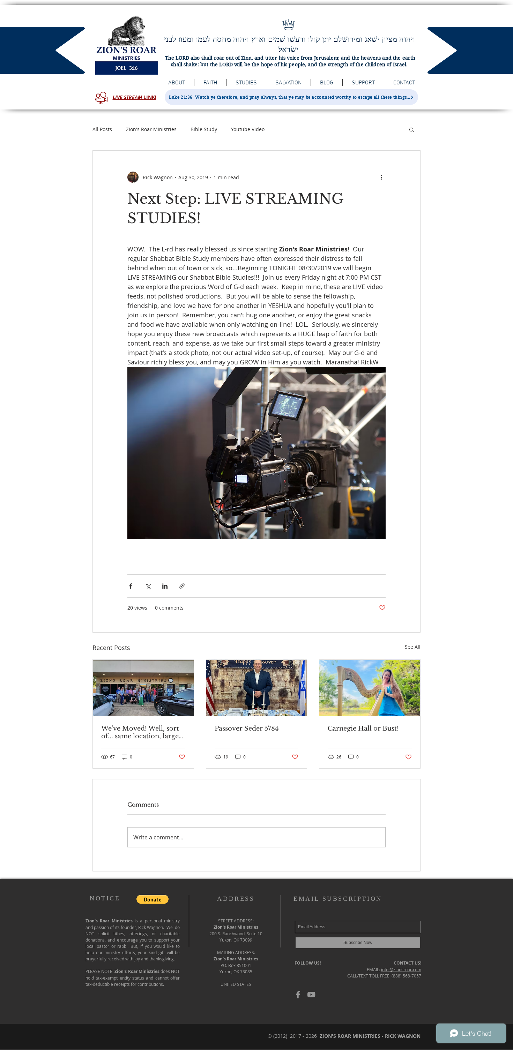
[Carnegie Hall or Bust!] (369, 688)
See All (413, 646)
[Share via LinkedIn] (165, 586)
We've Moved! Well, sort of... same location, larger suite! (141, 732)
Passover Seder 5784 (247, 728)
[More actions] (381, 177)
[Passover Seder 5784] (256, 688)
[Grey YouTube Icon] (311, 994)
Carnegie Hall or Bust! (363, 728)
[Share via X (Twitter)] (147, 586)
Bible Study (204, 129)
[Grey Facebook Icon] (298, 994)
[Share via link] (182, 586)
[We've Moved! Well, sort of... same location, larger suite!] (143, 688)
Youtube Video (248, 129)
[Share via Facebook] (130, 586)
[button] (411, 129)
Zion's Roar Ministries (151, 129)
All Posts (102, 129)
